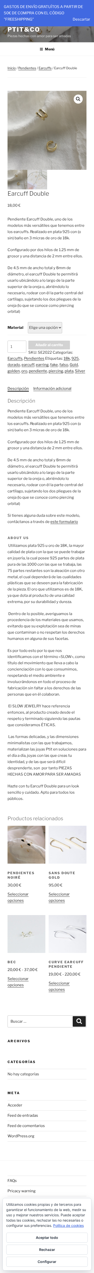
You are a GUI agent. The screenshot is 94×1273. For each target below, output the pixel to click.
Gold (74, 364)
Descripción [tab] (18, 388)
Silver (80, 371)
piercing (56, 371)
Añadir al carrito (49, 345)
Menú (49, 49)
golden (14, 371)
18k (67, 358)
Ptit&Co (24, 29)
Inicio (12, 68)
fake (54, 364)
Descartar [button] (81, 19)
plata (69, 371)
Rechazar (47, 1249)
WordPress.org (21, 1136)
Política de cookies (68, 1225)
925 (75, 358)
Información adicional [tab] (52, 388)
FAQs (12, 1180)
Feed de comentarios (26, 1126)
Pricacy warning (22, 1191)
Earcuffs (45, 68)
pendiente (38, 371)
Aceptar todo (47, 1237)
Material (15, 327)
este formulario (64, 521)
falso (63, 364)
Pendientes (27, 68)
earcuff (28, 364)
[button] (78, 99)
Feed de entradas (23, 1115)
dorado (14, 364)
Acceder (15, 1105)
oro (24, 371)
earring (42, 364)
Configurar (47, 1261)
